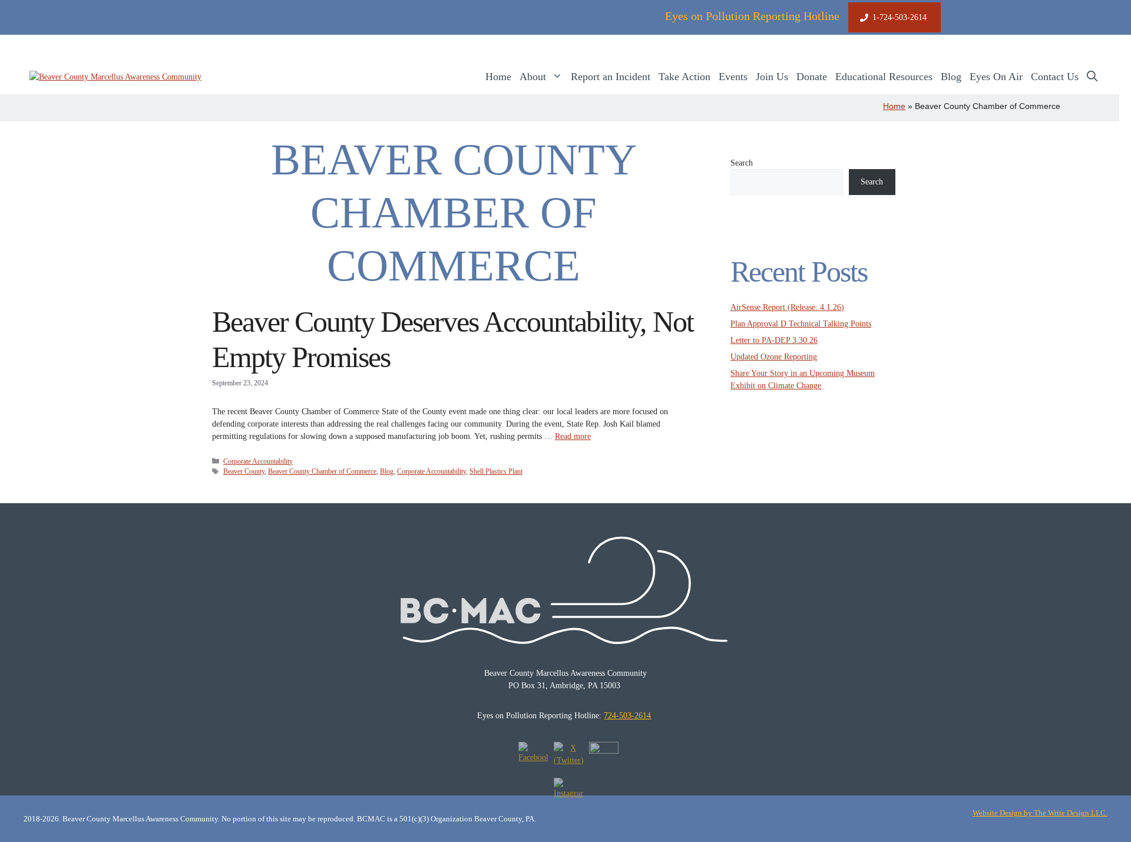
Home (498, 76)
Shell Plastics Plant (495, 471)
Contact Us (1055, 76)
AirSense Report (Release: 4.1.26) (787, 307)
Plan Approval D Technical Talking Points (800, 323)
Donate (811, 76)
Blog (951, 76)
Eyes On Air (996, 76)
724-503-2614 (627, 715)
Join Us (772, 76)
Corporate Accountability (258, 461)
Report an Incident (610, 76)
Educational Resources (883, 76)
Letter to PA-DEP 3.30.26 (774, 340)
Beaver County (243, 471)
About (533, 76)
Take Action (684, 76)
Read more (573, 436)
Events (733, 76)
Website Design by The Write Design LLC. (1040, 812)
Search (741, 163)
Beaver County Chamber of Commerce (322, 471)
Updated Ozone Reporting (773, 356)
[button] (1092, 76)
